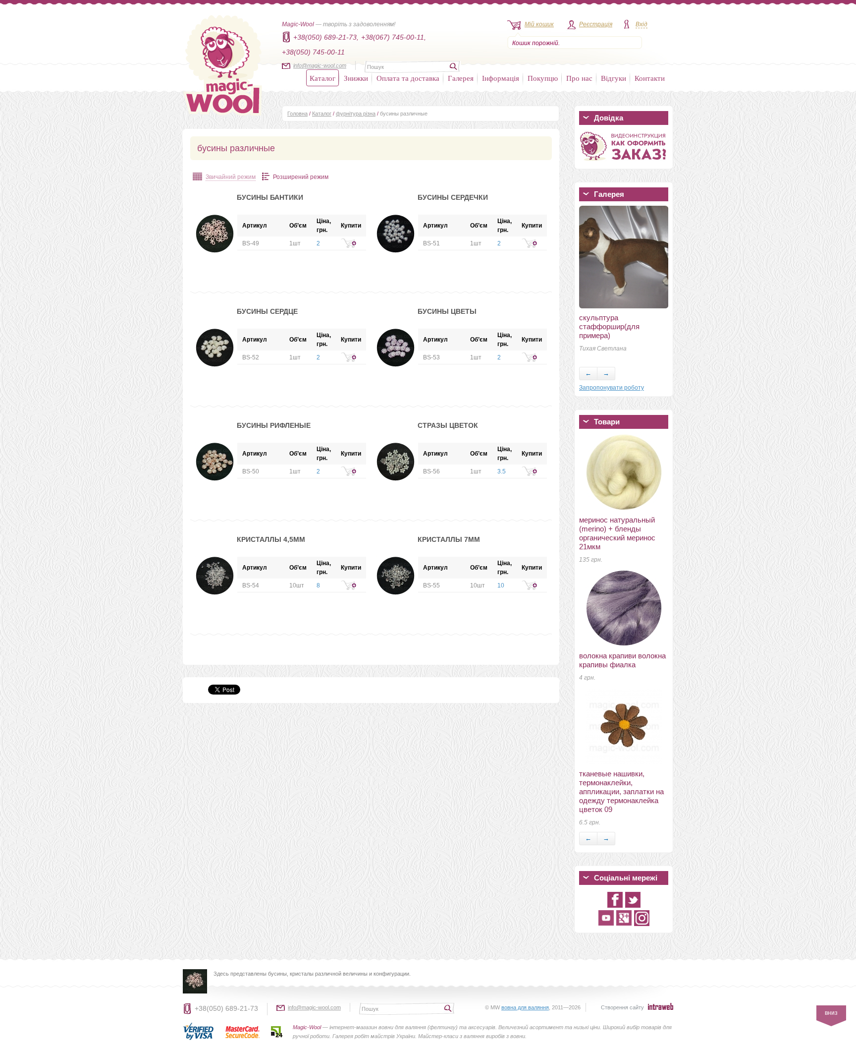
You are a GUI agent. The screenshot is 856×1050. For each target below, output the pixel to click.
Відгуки (613, 78)
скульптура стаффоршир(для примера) (609, 326)
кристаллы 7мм (449, 539)
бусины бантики (270, 197)
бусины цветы (447, 311)
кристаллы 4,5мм (271, 539)
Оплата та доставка (407, 78)
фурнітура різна (355, 114)
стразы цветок (448, 425)
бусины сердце (267, 311)
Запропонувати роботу (611, 387)
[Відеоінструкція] (623, 162)
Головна (297, 114)
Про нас (579, 78)
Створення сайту (622, 1007)
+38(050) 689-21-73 (226, 1008)
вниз (831, 1012)
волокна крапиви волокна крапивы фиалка (622, 660)
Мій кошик (539, 24)
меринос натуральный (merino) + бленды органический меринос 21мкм (617, 533)
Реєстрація (595, 24)
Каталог (322, 78)
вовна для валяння (525, 1007)
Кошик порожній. (536, 43)
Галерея (461, 78)
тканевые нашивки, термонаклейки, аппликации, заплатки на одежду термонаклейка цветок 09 (621, 791)
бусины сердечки (453, 197)
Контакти (650, 78)
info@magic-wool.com (319, 65)
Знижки (356, 78)
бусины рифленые (274, 425)
